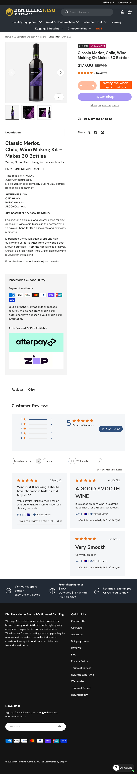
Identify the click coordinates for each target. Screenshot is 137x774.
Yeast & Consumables (60, 22)
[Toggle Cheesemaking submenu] (90, 28)
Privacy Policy (79, 661)
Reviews (76, 648)
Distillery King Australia (24, 761)
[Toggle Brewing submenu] (124, 22)
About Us (77, 634)
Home (8, 36)
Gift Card (108, 2)
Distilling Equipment (25, 22)
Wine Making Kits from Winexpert (30, 36)
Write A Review (111, 428)
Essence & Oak (93, 22)
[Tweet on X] (89, 132)
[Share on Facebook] (95, 132)
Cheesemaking (77, 28)
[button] (129, 12)
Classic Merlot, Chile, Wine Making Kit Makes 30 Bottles (69, 36)
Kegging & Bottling (47, 28)
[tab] (13, 132)
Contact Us (125, 2)
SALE (98, 28)
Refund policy (79, 694)
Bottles (9, 188)
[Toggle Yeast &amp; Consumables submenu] (77, 22)
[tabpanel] (36, 202)
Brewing (116, 22)
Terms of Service (81, 668)
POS (38, 761)
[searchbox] (23, 461)
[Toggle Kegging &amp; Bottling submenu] (62, 28)
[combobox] (87, 12)
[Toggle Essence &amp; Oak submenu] (105, 22)
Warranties (78, 681)
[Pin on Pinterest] (102, 132)
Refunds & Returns (82, 674)
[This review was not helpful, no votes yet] (58, 521)
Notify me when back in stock (115, 85)
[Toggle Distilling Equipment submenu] (40, 22)
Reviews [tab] (18, 390)
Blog (73, 654)
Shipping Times (80, 641)
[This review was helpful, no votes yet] (52, 521)
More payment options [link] (105, 105)
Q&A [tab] (31, 390)
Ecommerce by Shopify (56, 761)
